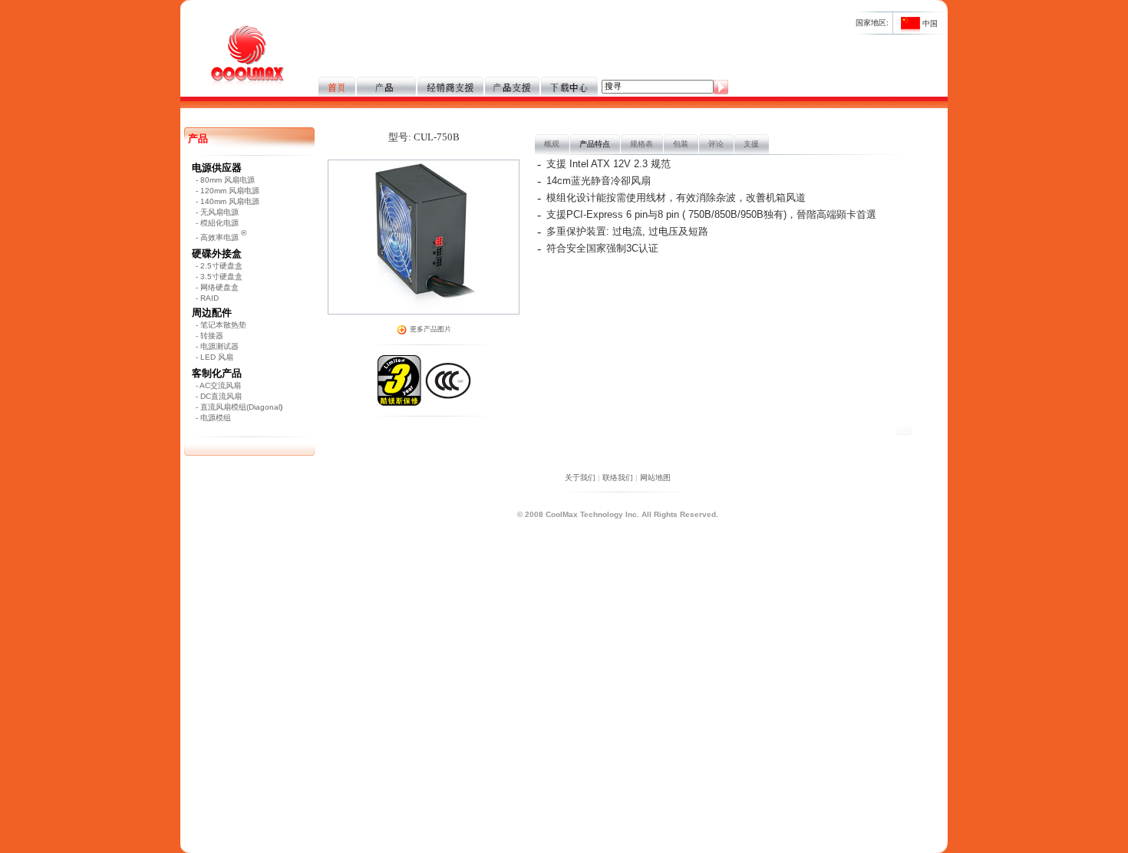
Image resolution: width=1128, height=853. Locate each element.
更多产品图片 (430, 329)
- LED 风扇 (214, 357)
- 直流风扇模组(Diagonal (238, 407)
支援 (751, 144)
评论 (716, 144)
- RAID (207, 298)
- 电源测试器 (217, 346)
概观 (552, 144)
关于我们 (580, 477)
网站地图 (655, 477)
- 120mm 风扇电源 (227, 190)
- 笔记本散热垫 (221, 325)
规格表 (641, 144)
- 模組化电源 (217, 223)
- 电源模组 (213, 417)
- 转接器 (209, 335)
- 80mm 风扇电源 (225, 180)
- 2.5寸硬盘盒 (219, 266)
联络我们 (617, 477)
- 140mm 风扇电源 (227, 201)
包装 (681, 144)
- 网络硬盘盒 (217, 287)
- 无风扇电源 (217, 212)
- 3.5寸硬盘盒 (219, 276)
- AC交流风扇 (218, 385)
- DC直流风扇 (219, 396)
